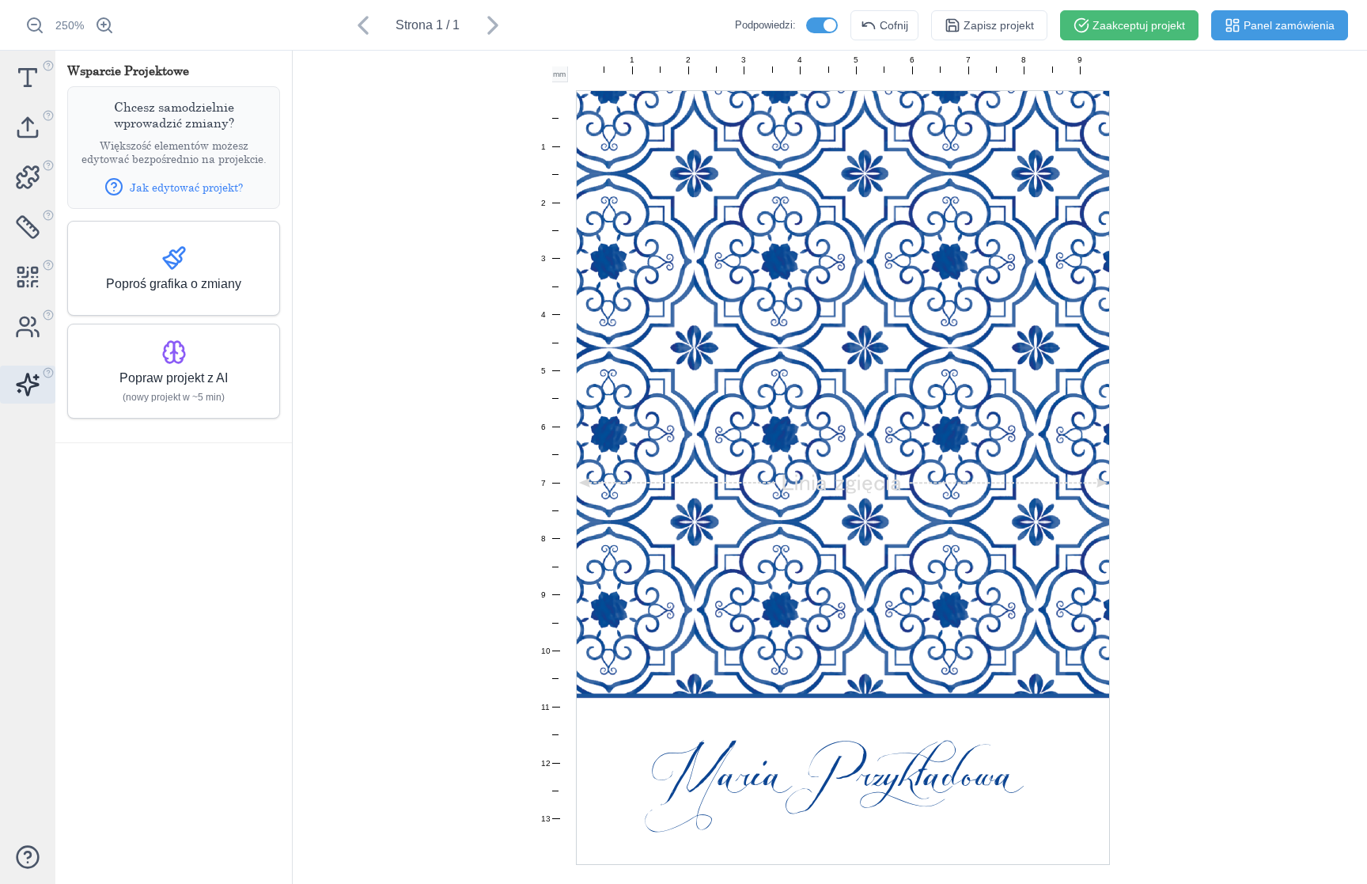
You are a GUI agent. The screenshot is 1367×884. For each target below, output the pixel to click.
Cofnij (894, 25)
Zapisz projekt (999, 25)
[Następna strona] (493, 25)
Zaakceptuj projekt (1138, 25)
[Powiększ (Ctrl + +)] (104, 25)
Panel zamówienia (1289, 25)
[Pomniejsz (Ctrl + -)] (35, 25)
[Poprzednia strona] (363, 25)
